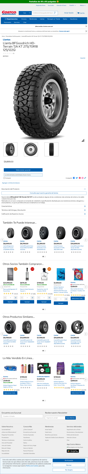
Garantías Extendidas (29, 453)
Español (72, 5)
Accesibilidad (5, 453)
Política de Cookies (32, 466)
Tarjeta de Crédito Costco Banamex (54, 437)
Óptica (65, 19)
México (82, 5)
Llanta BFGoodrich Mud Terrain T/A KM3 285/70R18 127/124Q (77, 247)
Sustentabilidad (6, 429)
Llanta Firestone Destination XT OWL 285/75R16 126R (59, 247)
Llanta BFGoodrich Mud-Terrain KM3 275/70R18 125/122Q (26, 247)
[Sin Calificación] (8, 53)
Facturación (7, 22)
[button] (56, 13)
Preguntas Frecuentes (8, 435)
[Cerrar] (86, 26)
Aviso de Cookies (6, 445)
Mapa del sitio (5, 451)
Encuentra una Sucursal (11, 413)
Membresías (33, 19)
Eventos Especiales (28, 435)
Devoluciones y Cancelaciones (75, 432)
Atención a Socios (71, 437)
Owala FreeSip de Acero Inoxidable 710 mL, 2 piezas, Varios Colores (26, 383)
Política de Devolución (73, 435)
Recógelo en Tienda (53, 19)
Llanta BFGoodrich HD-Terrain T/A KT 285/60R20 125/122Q (27, 341)
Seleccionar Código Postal (78, 298)
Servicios (17, 22)
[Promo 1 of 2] (43, 256)
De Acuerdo (69, 460)
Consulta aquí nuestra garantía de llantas (44, 193)
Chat (24, 22)
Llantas (42, 19)
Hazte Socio (48, 432)
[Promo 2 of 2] (45, 256)
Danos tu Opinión (28, 448)
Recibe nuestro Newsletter (56, 413)
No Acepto (69, 470)
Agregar (10, 302)
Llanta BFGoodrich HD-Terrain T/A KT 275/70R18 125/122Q (37, 36)
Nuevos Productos (28, 451)
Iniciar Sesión (68, 13)
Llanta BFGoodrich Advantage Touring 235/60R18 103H (76, 341)
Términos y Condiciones (8, 440)
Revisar (69, 465)
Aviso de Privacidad (7, 443)
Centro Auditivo (27, 440)
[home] (9, 13)
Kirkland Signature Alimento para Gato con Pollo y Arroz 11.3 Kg (60, 383)
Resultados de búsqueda (13, 36)
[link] (74, 178)
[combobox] (25, 13)
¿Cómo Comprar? (28, 429)
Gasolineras (73, 19)
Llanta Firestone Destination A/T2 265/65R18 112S (41, 247)
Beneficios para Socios (51, 435)
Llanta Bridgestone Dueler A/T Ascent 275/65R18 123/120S (8, 247)
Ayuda (47, 440)
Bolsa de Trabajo (6, 448)
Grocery (23, 19)
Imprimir (82, 58)
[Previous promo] (2, 240)
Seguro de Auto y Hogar (29, 445)
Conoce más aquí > (64, 31)
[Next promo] (85, 240)
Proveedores (5, 437)
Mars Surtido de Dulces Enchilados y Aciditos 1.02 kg (78, 290)
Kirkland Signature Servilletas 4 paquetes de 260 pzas (78, 385)
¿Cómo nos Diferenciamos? (9, 432)
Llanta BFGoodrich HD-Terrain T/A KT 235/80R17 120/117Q (43, 341)
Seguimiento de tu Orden (73, 429)
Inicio (3, 36)
